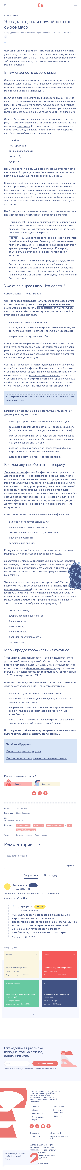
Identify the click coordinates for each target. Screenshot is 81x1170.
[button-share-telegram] (40, 793)
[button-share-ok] (45, 793)
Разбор (9, 954)
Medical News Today (55, 825)
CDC (69, 825)
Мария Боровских (43, 33)
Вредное (29, 835)
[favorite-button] (5, 37)
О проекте (34, 1133)
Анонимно (18, 885)
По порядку (50, 875)
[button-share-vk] (34, 793)
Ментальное (58, 1107)
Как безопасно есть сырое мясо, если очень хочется (36, 758)
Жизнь (35, 1110)
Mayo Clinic (38, 825)
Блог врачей (37, 1113)
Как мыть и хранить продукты (23, 751)
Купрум (25, 906)
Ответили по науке (13, 983)
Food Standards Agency (26, 830)
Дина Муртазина (17, 33)
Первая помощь (41, 835)
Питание (19, 835)
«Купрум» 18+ (56, 1133)
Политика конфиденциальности (39, 1162)
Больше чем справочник (58, 1111)
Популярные (31, 875)
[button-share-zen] (43, 1126)
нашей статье (16, 400)
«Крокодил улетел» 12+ (59, 1137)
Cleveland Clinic (23, 825)
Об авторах (35, 1136)
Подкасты (57, 1116)
